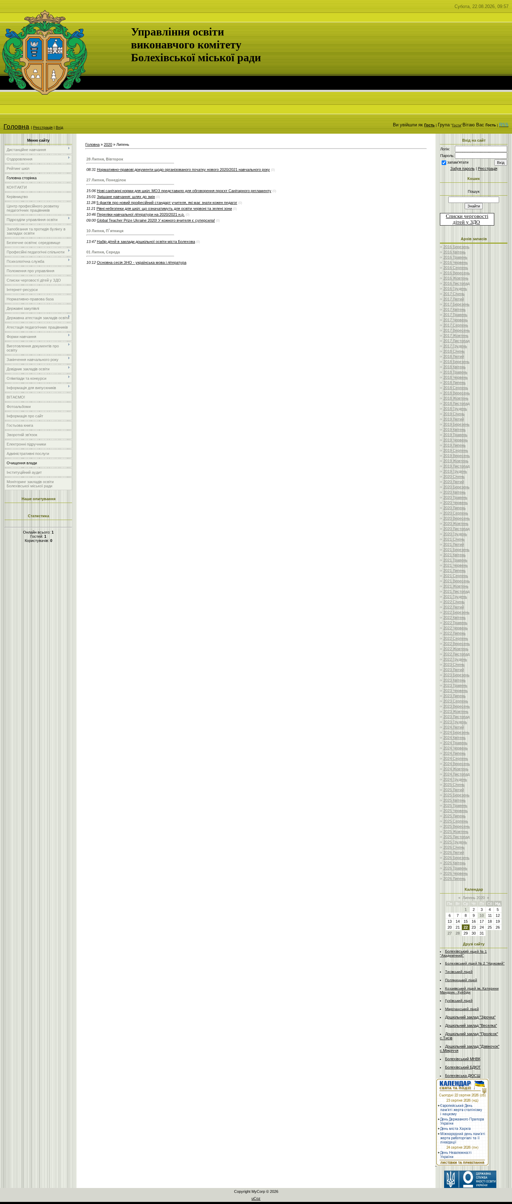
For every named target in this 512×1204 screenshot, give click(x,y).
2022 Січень (454, 602)
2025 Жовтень (455, 831)
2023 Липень (454, 696)
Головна (16, 126)
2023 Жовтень (455, 711)
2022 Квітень (454, 617)
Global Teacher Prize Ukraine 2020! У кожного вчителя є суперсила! (156, 220)
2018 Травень (455, 372)
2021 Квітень (454, 555)
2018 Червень (455, 377)
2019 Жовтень (455, 461)
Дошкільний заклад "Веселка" (471, 1025)
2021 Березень (456, 550)
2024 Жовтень (455, 769)
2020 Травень (455, 497)
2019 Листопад (456, 466)
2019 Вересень (456, 456)
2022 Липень (454, 633)
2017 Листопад (456, 341)
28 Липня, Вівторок (104, 159)
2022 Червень (455, 628)
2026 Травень (455, 868)
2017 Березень (456, 304)
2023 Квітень (454, 680)
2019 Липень (454, 445)
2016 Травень (455, 257)
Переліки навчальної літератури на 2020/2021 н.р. (141, 214)
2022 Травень (455, 623)
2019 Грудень (455, 471)
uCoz (256, 1198)
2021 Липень (454, 570)
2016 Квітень (454, 252)
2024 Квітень (454, 737)
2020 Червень (455, 503)
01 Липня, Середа (103, 252)
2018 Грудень (455, 409)
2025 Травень (455, 805)
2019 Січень (454, 414)
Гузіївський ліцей (459, 1000)
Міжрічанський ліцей (462, 1009)
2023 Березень (456, 675)
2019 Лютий (453, 419)
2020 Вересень (456, 518)
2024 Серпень (455, 758)
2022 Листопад (456, 654)
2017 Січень (454, 294)
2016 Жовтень (455, 278)
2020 (108, 144)
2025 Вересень (456, 826)
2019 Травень (455, 435)
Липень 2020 (474, 898)
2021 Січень (454, 539)
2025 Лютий (453, 790)
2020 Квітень (454, 492)
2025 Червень (455, 811)
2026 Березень (456, 858)
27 (450, 933)
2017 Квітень (454, 309)
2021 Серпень (455, 576)
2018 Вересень (456, 393)
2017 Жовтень (455, 335)
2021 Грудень (455, 597)
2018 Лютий (453, 356)
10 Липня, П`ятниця (104, 231)
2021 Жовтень (455, 586)
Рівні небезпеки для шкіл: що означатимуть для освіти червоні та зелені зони (164, 208)
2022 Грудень (455, 659)
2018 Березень (456, 362)
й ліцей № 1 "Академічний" (463, 953)
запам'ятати (457, 162)
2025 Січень (454, 784)
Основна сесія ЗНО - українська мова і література (141, 262)
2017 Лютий (453, 299)
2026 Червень (455, 873)
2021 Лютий (453, 544)
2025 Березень (456, 795)
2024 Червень (455, 748)
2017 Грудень (455, 346)
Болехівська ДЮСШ (462, 1075)
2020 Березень (456, 487)
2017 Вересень (456, 330)
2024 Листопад (456, 774)
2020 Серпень (455, 513)
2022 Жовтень (455, 649)
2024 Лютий (453, 727)
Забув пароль (462, 168)
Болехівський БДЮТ (463, 1067)
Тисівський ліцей (459, 972)
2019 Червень (455, 440)
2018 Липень (454, 382)
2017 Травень (455, 315)
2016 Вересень (456, 273)
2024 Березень (456, 732)
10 (482, 915)
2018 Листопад (456, 403)
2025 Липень (454, 816)
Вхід (59, 127)
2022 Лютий (453, 607)
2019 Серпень (455, 450)
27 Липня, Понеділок (106, 180)
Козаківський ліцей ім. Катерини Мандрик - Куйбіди (469, 990)
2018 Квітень (454, 367)
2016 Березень (456, 247)
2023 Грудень (455, 722)
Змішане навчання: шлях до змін (126, 197)
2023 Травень (455, 685)
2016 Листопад (456, 283)
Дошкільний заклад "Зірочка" (470, 1017)
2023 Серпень (455, 701)
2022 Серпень (455, 638)
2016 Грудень (455, 288)
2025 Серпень (455, 821)
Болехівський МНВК (462, 1059)
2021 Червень (455, 565)
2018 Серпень (455, 388)
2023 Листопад (456, 717)
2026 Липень (454, 878)
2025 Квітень (454, 800)
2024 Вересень (456, 764)
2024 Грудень (455, 779)
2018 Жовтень (455, 398)
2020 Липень (454, 508)
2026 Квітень (454, 863)
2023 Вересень (456, 706)
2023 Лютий (453, 670)
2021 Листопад (456, 591)
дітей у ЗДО (466, 222)
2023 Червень (455, 690)
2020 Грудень (455, 534)
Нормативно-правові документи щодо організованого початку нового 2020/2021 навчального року (183, 169)
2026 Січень (454, 847)
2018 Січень (454, 351)
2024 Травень (455, 743)
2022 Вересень (456, 644)
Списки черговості (467, 216)
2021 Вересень (456, 581)
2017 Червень (455, 320)
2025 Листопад (456, 837)
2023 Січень (454, 664)
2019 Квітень (454, 429)
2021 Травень (455, 560)
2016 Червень (455, 262)
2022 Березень (456, 612)
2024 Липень (454, 753)
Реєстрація (43, 127)
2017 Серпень (455, 325)
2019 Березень (456, 424)
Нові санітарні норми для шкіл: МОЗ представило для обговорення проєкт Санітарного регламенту (184, 191)
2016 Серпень (455, 268)
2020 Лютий (453, 482)
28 (458, 933)
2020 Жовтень (455, 523)
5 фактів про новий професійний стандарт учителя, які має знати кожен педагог (166, 202)
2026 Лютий (453, 852)
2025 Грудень (455, 842)
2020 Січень (454, 476)
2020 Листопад (456, 529)
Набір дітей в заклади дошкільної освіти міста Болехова (146, 241)
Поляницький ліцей (461, 980)
